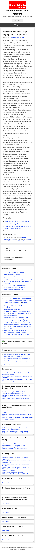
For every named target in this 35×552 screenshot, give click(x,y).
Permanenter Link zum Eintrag (18, 241)
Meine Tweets (5, 483)
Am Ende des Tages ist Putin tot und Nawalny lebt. (15, 433)
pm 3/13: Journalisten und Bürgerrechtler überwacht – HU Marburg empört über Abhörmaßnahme (16, 304)
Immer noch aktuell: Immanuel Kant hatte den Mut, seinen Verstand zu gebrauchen (17, 418)
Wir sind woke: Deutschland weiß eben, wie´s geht (15, 431)
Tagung (29, 239)
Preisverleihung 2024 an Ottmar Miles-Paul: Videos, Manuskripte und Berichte (15, 399)
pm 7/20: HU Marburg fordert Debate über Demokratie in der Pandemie (18, 334)
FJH (23, 37)
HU (10, 239)
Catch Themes (22, 549)
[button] (17, 5)
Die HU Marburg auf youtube (19, 350)
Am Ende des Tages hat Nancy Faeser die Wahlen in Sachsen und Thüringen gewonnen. (16, 428)
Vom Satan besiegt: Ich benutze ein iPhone (13, 445)
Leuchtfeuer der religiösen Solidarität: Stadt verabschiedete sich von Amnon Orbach (13, 392)
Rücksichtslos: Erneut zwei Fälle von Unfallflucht (15, 474)
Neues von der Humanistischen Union (17, 342)
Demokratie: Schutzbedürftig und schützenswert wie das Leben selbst (17, 415)
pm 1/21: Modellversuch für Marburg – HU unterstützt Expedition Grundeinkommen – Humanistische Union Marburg (17, 324)
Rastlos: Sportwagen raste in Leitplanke (12, 472)
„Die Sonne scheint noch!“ (9, 444)
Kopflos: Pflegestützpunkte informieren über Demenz (16, 467)
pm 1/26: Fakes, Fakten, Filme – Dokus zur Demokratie (18, 280)
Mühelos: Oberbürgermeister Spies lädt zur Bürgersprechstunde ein (13, 469)
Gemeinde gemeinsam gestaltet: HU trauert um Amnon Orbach (16, 396)
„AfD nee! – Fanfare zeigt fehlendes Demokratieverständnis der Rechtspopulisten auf (14, 447)
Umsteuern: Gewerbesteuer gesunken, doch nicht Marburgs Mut (15, 458)
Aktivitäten (23, 237)
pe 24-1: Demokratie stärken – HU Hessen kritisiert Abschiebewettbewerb (15, 373)
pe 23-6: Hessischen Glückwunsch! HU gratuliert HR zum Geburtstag (17, 376)
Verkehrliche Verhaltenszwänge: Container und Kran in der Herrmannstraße (17, 461)
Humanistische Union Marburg (17, 12)
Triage (4, 241)
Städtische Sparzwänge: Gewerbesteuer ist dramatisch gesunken (16, 464)
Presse (13, 239)
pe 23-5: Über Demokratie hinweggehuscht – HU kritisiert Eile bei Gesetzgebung (17, 380)
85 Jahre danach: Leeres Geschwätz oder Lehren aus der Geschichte (17, 411)
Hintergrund (6, 239)
